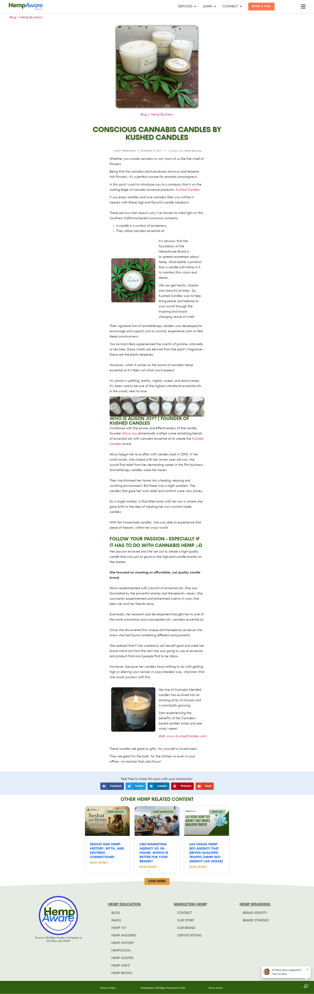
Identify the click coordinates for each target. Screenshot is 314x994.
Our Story (185, 920)
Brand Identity (255, 913)
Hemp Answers (123, 935)
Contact (184, 913)
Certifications (189, 935)
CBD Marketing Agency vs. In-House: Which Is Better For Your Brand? (154, 853)
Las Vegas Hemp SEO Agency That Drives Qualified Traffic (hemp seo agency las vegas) (206, 853)
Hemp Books (121, 973)
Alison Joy (129, 433)
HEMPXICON (121, 950)
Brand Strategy (256, 920)
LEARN (207, 6)
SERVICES (185, 6)
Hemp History (122, 943)
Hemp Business (31, 17)
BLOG (115, 913)
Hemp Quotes (122, 958)
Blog (12, 17)
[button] (303, 6)
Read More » (99, 863)
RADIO (116, 920)
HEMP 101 (118, 928)
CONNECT (230, 6)
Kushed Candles (188, 190)
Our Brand (186, 928)
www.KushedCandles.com (187, 736)
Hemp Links (120, 965)
